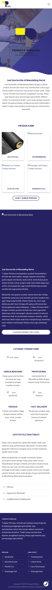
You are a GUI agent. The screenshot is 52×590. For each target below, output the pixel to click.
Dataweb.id (39, 587)
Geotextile (6, 298)
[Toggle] (4, 487)
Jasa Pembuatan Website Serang (21, 587)
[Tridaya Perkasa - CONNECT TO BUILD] (6, 4)
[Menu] (48, 4)
